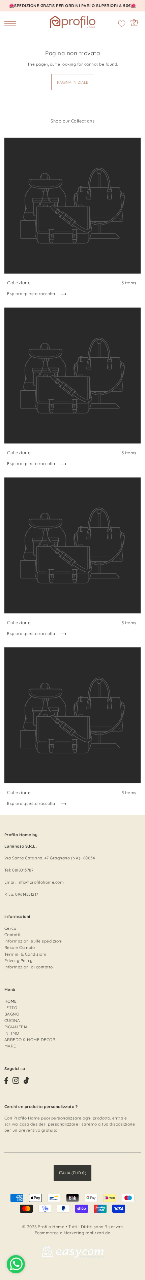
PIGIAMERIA (16, 1026)
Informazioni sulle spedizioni (33, 941)
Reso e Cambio (19, 947)
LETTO (11, 1007)
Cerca (10, 928)
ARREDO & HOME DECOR (30, 1039)
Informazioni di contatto (28, 966)
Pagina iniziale (72, 82)
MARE (10, 1045)
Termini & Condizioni (25, 954)
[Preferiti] (121, 23)
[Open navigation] (12, 23)
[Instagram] (15, 1080)
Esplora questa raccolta (31, 293)
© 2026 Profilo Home (43, 1226)
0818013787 (22, 870)
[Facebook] (6, 1080)
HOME (10, 1001)
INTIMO (11, 1033)
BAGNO (12, 1014)
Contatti (12, 934)
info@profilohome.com (41, 882)
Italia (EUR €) (72, 1172)
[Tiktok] (26, 1080)
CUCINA (12, 1020)
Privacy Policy (18, 960)
